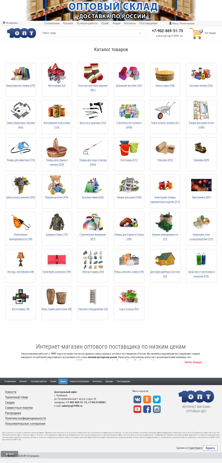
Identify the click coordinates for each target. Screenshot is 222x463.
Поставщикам (123, 381)
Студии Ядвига (194, 448)
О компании (10, 381)
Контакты (97, 381)
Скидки (10, 402)
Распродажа (13, 413)
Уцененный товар (16, 397)
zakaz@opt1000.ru (169, 35)
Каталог (23, 381)
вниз (11, 453)
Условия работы (39, 381)
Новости (10, 392)
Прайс (53, 381)
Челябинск (11, 22)
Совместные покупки (19, 407)
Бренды (109, 381)
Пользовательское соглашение (25, 423)
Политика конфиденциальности (25, 418)
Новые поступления (79, 381)
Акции (63, 381)
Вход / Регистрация (183, 23)
